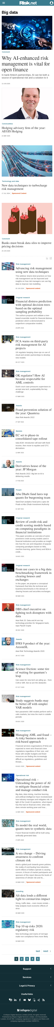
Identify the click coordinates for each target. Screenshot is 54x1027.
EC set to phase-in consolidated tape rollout (31, 436)
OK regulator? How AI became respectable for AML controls (30, 379)
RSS (43, 1000)
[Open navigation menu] (2, 3)
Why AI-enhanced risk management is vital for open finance (26, 63)
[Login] (51, 2)
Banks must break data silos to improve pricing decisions (27, 244)
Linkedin (15, 1000)
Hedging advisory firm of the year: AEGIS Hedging (23, 129)
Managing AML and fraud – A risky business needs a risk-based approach (34, 738)
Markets (19, 431)
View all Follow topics (10, 1000)
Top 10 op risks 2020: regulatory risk (29, 927)
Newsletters (24, 1000)
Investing (19, 891)
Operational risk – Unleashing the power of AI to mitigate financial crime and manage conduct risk (33, 785)
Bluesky (29, 1000)
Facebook (19, 1000)
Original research (23, 297)
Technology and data (10, 181)
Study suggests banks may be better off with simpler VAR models (32, 704)
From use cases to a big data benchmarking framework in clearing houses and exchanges (34, 574)
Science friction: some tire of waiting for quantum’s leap (32, 672)
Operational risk (22, 775)
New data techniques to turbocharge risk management (24, 187)
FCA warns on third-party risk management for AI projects (32, 344)
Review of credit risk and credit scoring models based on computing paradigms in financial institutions (33, 527)
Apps (34, 1000)
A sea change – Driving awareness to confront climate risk (31, 856)
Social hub (38, 1000)
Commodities (7, 124)
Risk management (23, 264)
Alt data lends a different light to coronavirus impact (33, 897)
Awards (19, 405)
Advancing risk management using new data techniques (34, 269)
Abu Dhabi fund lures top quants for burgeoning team (33, 495)
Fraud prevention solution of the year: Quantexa (34, 411)
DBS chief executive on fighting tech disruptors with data (33, 612)
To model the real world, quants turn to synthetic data (34, 826)
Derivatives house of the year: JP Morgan (31, 467)
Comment (6, 52)
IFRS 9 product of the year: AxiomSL (33, 645)
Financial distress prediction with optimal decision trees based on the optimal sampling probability (34, 306)
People (18, 490)
